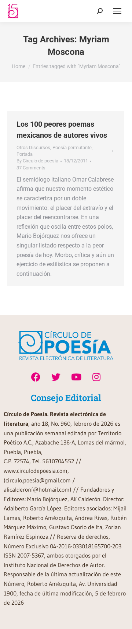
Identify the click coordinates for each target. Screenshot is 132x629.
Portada (24, 154)
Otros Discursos (33, 147)
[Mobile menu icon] (117, 11)
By (37, 161)
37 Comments (30, 168)
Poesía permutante (72, 147)
